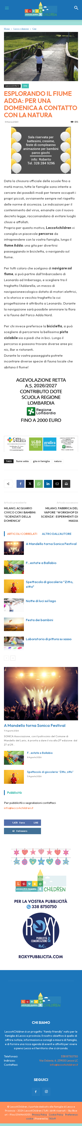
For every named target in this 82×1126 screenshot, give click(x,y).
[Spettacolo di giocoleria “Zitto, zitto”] (14, 586)
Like (36, 822)
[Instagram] (46, 1092)
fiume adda (22, 461)
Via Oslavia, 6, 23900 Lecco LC (58, 1060)
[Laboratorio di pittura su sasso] (14, 643)
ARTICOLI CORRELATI (22, 534)
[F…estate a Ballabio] (14, 567)
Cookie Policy (56, 1114)
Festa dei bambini (39, 620)
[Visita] (41, 150)
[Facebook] (20, 484)
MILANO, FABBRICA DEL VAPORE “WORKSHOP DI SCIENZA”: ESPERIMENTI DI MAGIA (59, 514)
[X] (30, 484)
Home (7, 29)
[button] (76, 8)
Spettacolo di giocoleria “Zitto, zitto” (50, 772)
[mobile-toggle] (6, 8)
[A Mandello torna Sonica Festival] (14, 548)
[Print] (66, 484)
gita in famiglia (41, 461)
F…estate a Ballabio (41, 563)
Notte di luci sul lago (41, 601)
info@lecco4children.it (18, 808)
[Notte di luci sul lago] (14, 605)
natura (58, 461)
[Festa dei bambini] (14, 624)
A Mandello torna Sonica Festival (51, 544)
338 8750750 (69, 1056)
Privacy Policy (39, 1114)
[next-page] (12, 658)
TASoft (52, 1118)
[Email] (57, 484)
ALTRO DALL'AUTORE (56, 534)
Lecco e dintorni (21, 29)
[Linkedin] (48, 484)
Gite (34, 29)
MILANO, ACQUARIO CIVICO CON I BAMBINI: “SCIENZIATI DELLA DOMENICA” (20, 514)
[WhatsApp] (39, 484)
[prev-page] (6, 658)
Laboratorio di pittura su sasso (48, 639)
